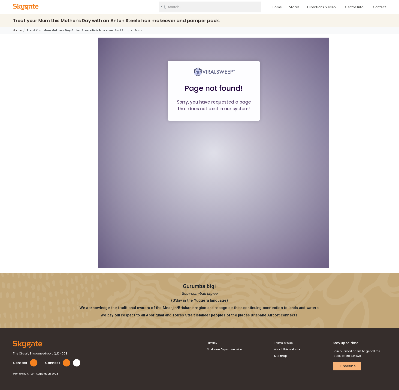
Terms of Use (283, 343)
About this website (287, 349)
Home (17, 30)
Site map (280, 356)
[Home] (27, 344)
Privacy (212, 343)
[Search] (163, 7)
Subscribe (347, 366)
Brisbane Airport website (224, 349)
